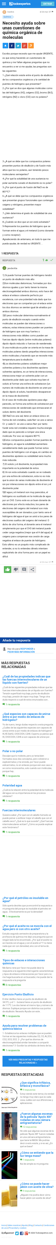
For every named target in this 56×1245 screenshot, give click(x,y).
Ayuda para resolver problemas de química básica (24, 1027)
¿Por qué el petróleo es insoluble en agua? (25, 899)
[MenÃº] (4, 4)
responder (26, 649)
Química (7, 17)
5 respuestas (13, 984)
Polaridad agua (12, 785)
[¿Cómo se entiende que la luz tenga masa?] (28, 1165)
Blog (31, 1225)
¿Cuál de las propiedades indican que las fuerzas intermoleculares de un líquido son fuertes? (26, 679)
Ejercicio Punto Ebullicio (18, 994)
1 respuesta (13, 704)
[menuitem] (12, 45)
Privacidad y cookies (17, 1228)
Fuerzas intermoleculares (18, 810)
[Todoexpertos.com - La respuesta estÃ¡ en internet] (20, 3)
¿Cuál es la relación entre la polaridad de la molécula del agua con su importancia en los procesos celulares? (27, 793)
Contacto (38, 1225)
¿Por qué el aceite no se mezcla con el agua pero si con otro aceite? (27, 927)
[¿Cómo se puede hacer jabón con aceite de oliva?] (28, 1196)
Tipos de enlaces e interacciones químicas (23, 962)
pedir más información (21, 652)
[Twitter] (16, 1233)
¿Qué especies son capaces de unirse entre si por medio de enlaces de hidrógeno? (26, 717)
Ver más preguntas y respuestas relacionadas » (28, 1061)
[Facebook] (21, 1233)
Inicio (3, 1225)
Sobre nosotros (14, 1225)
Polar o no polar (12, 751)
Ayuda (24, 1225)
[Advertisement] (28, 128)
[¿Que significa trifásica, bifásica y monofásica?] (28, 1095)
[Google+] (26, 1233)
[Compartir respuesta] (32, 569)
